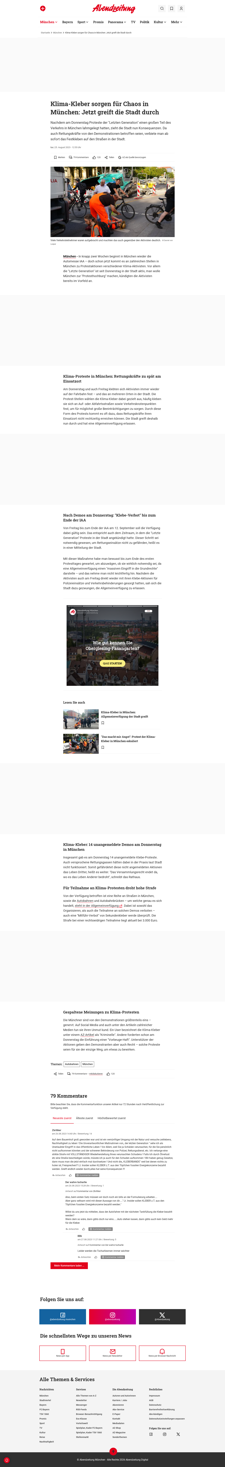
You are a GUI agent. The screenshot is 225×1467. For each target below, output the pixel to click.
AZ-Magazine (119, 1432)
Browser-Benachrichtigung (89, 1414)
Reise (42, 1437)
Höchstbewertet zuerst (112, 1118)
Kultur (158, 22)
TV (133, 22)
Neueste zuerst (62, 1118)
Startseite (45, 32)
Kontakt (116, 1418)
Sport (81, 22)
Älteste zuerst (84, 1118)
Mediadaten (118, 1423)
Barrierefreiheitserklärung (162, 1409)
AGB (151, 1400)
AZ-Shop (116, 1428)
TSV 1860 (44, 1414)
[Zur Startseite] (114, 13)
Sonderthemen (119, 1437)
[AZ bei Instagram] (165, 1434)
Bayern (67, 22)
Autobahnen (85, 901)
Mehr (175, 22)
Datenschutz (155, 1405)
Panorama (115, 22)
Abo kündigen (155, 1414)
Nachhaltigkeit (46, 1441)
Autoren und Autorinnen (124, 1395)
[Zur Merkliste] (171, 8)
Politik (144, 22)
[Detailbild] (169, 170)
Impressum (154, 1395)
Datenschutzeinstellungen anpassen (167, 1418)
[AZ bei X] (178, 1434)
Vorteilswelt (82, 1423)
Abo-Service (118, 1409)
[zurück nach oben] (113, 1452)
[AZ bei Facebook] (151, 1434)
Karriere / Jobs (119, 1400)
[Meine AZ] (181, 8)
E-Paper (116, 1414)
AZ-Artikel (87, 1035)
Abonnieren (118, 1405)
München (47, 22)
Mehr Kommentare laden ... (69, 1265)
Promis (98, 22)
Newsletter (81, 1400)
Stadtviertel (45, 1400)
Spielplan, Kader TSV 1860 (89, 1432)
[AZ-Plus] (42, 8)
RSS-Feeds (81, 1409)
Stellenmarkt (82, 1437)
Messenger (81, 1405)
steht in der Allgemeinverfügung (97, 906)
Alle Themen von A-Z (86, 1395)
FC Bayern (44, 1409)
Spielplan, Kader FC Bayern (89, 1428)
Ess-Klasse (81, 1418)
